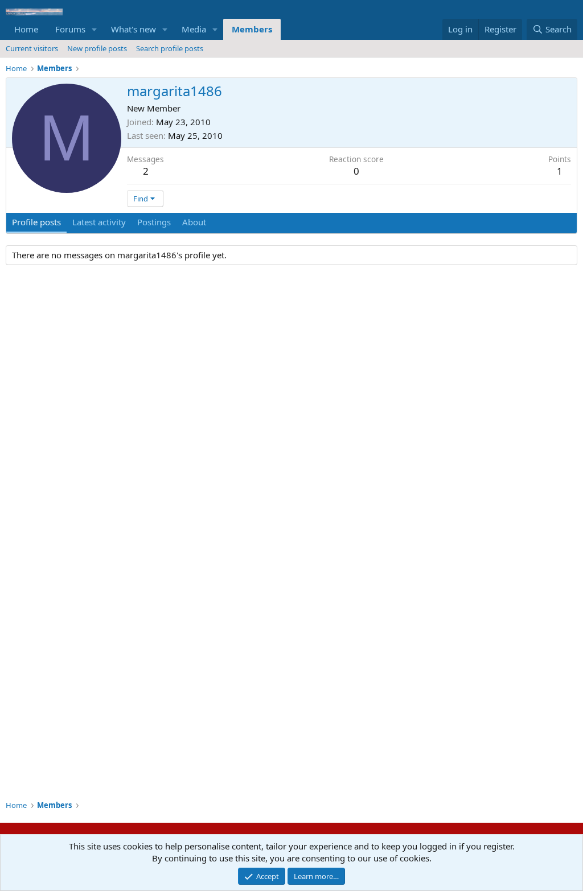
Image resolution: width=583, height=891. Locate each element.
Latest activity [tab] (99, 222)
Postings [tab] (154, 222)
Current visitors (32, 48)
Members (252, 29)
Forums (70, 29)
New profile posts (97, 48)
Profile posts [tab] (36, 222)
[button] (94, 29)
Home (26, 29)
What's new (133, 29)
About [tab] (194, 222)
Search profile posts (169, 48)
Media (194, 29)
